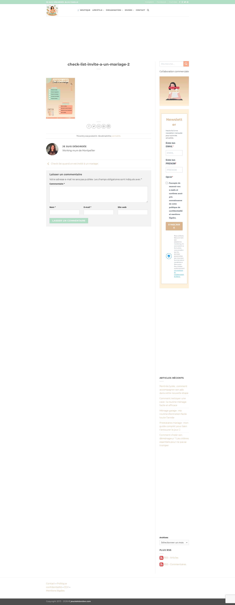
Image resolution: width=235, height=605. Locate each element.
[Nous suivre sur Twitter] (185, 2)
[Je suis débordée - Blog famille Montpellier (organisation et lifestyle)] (59, 10)
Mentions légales (55, 590)
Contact (140, 10)
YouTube (173, 2)
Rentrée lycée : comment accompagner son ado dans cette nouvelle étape (174, 389)
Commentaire (57, 184)
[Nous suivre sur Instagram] (182, 2)
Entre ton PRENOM (170, 162)
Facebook (161, 2)
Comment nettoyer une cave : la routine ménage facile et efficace (173, 402)
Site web (122, 207)
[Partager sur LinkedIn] (108, 126)
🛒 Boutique (83, 10)
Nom (53, 207)
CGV (66, 587)
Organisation (113, 10)
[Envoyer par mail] (99, 126)
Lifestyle (97, 10)
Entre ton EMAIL (170, 145)
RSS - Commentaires (174, 564)
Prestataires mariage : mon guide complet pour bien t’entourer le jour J (174, 426)
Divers (128, 10)
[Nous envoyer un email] (187, 2)
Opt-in (169, 177)
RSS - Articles (170, 557)
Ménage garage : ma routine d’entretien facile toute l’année (173, 414)
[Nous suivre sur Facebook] (180, 2)
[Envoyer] (186, 63)
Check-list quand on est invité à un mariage (74, 164)
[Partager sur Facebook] (89, 126)
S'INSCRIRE (174, 226)
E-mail (87, 207)
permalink (116, 136)
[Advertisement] (117, 37)
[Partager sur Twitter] (94, 126)
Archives (164, 537)
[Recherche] (148, 10)
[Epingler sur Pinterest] (103, 126)
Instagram (149, 2)
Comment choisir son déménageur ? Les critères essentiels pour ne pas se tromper (174, 440)
